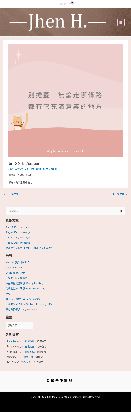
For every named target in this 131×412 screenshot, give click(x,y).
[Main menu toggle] (120, 22)
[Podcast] (61, 380)
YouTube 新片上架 (15, 272)
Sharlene (13, 341)
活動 (8, 293)
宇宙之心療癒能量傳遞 (18, 278)
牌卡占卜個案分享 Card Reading (23, 299)
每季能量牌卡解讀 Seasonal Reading (25, 288)
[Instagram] (52, 380)
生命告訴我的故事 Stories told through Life (29, 304)
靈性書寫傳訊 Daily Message (25, 168)
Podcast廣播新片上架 (17, 262)
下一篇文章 (119, 194)
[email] (65, 380)
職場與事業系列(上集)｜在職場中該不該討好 (29, 248)
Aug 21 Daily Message (18, 237)
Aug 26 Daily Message (18, 227)
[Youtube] (57, 380)
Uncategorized (14, 267)
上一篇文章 (11, 194)
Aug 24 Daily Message (18, 232)
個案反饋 (30, 341)
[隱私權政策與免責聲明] (70, 380)
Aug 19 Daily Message (18, 242)
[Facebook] (48, 380)
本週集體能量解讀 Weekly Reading (24, 283)
